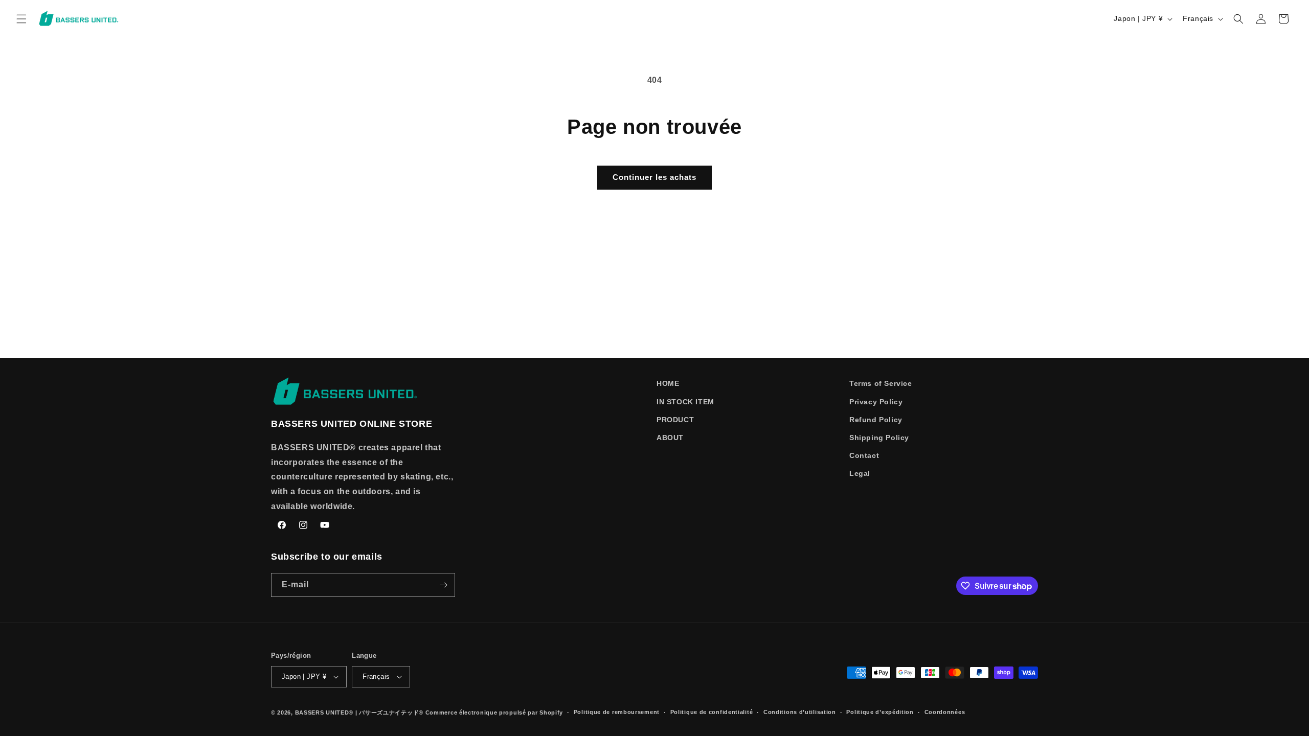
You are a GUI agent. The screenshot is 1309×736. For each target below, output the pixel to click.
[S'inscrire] (443, 585)
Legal (859, 473)
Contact (864, 455)
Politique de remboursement (617, 712)
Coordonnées (944, 712)
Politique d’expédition (879, 712)
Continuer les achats (654, 177)
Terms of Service (880, 383)
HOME (668, 383)
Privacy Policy (875, 402)
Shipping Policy (879, 437)
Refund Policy (875, 420)
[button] (21, 19)
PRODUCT (675, 420)
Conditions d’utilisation (799, 712)
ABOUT (670, 437)
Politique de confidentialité (711, 712)
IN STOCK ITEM (685, 402)
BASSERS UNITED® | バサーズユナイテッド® (359, 712)
